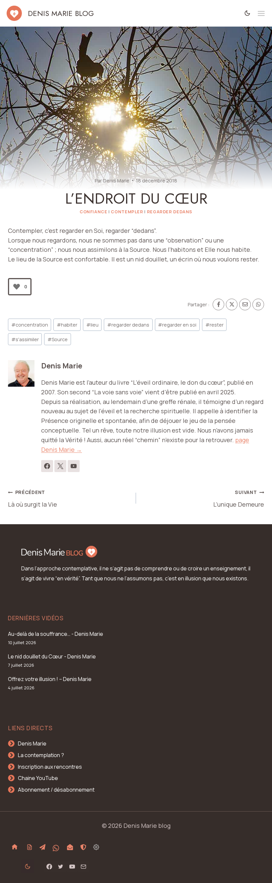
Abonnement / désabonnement (56, 789)
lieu (92, 325)
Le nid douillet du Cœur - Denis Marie (52, 656)
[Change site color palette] (247, 13)
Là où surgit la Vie (32, 498)
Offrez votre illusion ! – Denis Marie (50, 679)
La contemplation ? (41, 755)
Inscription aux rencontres (50, 766)
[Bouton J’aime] (17, 287)
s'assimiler (25, 339)
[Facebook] (218, 304)
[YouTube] (72, 866)
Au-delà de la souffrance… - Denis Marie (55, 634)
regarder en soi (177, 325)
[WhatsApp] (258, 304)
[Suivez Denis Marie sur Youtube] (74, 466)
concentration (29, 325)
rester (214, 325)
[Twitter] (60, 866)
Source (57, 339)
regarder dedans (128, 325)
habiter (67, 325)
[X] (232, 304)
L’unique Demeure (238, 498)
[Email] (245, 304)
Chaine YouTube (38, 778)
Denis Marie (116, 180)
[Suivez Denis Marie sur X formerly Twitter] (60, 466)
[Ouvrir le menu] (261, 13)
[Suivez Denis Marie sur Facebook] (47, 466)
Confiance (93, 212)
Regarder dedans (169, 212)
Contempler (127, 212)
